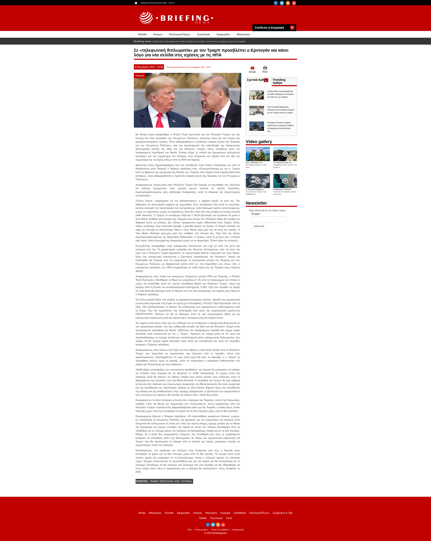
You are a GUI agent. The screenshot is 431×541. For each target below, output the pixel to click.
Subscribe (259, 226)
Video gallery (259, 141)
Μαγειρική (211, 512)
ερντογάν (166, 481)
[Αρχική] (177, 18)
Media (142, 512)
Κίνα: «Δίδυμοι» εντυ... (255, 162)
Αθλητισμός (243, 34)
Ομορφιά (225, 512)
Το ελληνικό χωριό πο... (283, 162)
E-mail (256, 213)
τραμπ (154, 481)
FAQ (189, 530)
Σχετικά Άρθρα (259, 80)
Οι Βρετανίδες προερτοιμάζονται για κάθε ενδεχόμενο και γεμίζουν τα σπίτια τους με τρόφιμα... (280, 94)
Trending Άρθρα (279, 81)
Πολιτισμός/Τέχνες (179, 34)
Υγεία (229, 518)
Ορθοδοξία (240, 512)
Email (252, 71)
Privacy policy (201, 530)
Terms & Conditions (220, 530)
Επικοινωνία (238, 530)
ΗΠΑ (177, 481)
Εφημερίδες (223, 34)
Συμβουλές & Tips (283, 512)
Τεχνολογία (203, 34)
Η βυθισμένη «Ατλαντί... (282, 189)
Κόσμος (157, 34)
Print (265, 71)
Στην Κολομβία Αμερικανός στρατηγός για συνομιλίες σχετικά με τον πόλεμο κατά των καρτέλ (280, 110)
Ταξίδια (203, 518)
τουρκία (186, 481)
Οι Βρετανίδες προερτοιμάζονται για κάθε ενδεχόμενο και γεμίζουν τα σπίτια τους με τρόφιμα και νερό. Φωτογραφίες (198, 41)
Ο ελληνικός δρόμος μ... (255, 189)
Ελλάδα (142, 34)
